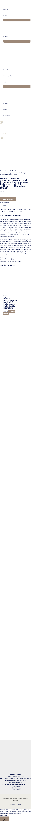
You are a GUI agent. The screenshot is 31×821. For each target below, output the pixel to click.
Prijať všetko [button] (3, 815)
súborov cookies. (16, 813)
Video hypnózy (7, 76)
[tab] (17, 205)
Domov (5, 9)
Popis (5, 205)
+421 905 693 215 (21, 780)
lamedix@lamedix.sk (25, 778)
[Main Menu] (4, 133)
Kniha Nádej (6, 70)
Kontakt (5, 109)
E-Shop (5, 103)
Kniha (7, 171)
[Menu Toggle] (16, 20)
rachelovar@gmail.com (11, 778)
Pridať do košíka (8, 199)
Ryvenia (19, 804)
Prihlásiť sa (6, 115)
